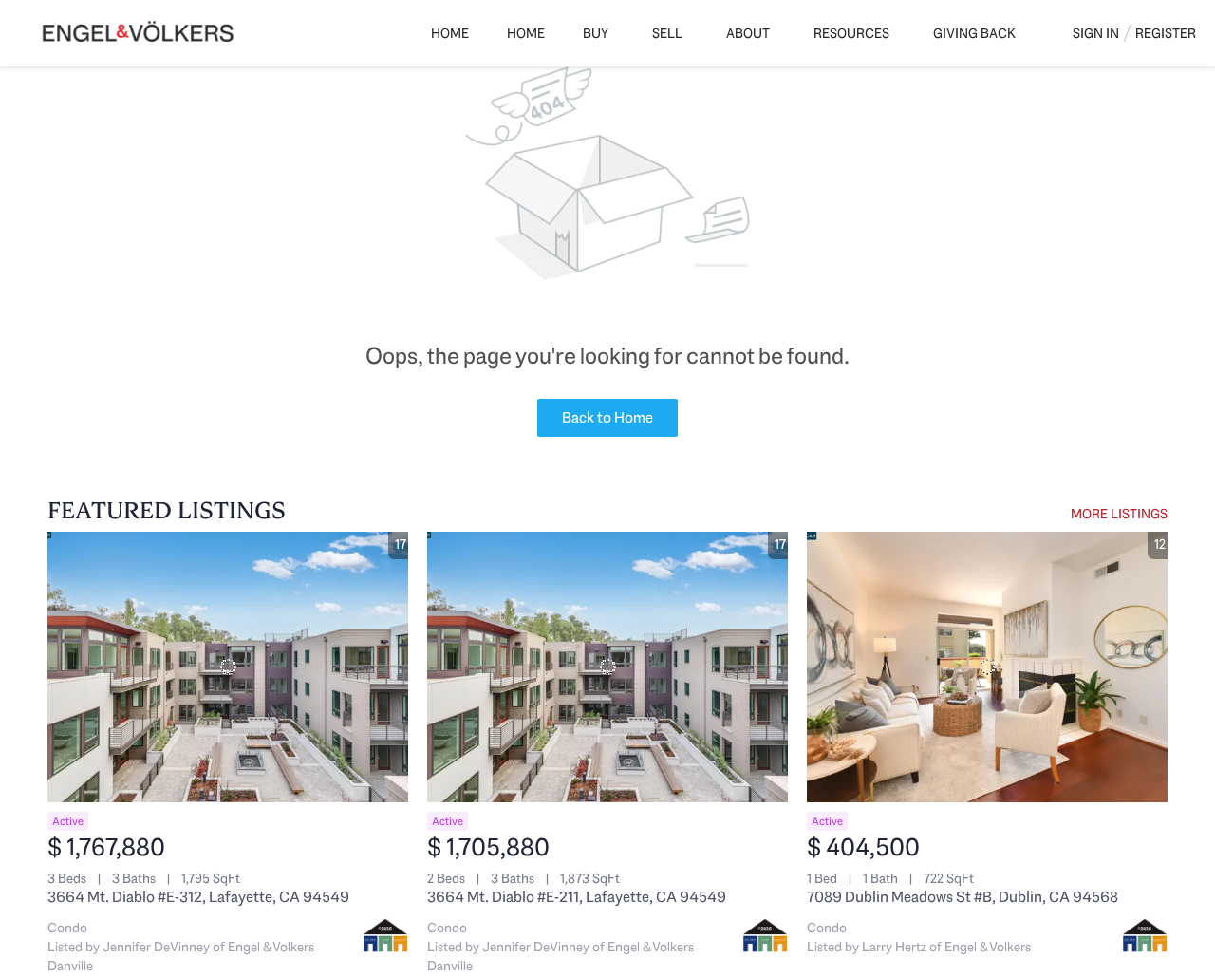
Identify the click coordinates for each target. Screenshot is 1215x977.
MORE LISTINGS (1119, 513)
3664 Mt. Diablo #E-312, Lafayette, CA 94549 (198, 897)
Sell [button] (667, 33)
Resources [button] (851, 33)
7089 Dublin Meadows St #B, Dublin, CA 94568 (962, 897)
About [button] (748, 33)
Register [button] (1165, 33)
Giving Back (974, 33)
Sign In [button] (1096, 33)
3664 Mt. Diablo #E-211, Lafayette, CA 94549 (576, 897)
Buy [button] (595, 33)
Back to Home (607, 417)
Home (450, 33)
